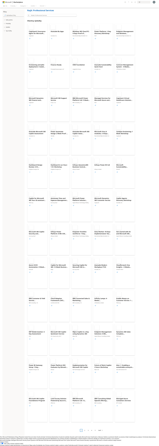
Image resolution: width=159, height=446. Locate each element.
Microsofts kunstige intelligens (8, 440)
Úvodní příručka (41, 437)
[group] (30, 38)
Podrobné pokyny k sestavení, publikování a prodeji (14, 438)
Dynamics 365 (34, 440)
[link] (37, 39)
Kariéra (82, 440)
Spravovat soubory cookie (106, 445)
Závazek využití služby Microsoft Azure (80, 437)
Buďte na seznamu (120, 437)
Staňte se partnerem (109, 437)
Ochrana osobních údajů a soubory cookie (56, 445)
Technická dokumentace (52, 437)
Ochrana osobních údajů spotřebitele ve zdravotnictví (14, 445)
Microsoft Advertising (52, 440)
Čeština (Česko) (4, 442)
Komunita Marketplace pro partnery (55, 438)
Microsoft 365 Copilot (64, 440)
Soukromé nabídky (64, 437)
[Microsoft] (7, 2)
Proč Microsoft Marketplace (7, 437)
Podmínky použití (73, 445)
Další (99, 430)
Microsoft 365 (42, 440)
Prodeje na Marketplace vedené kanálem (76, 438)
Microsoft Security (22, 440)
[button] (28, 15)
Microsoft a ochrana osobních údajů (106, 440)
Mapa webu (32, 445)
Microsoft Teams (75, 440)
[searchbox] (15, 15)
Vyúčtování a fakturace (97, 437)
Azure (28, 440)
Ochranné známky (83, 445)
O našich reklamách (93, 445)
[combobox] (52, 15)
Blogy (17, 437)
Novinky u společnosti (90, 440)
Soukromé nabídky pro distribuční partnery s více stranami (103, 438)
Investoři (119, 440)
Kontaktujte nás (40, 445)
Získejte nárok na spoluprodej (36, 438)
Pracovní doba (32, 437)
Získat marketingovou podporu (133, 437)
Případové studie (23, 437)
